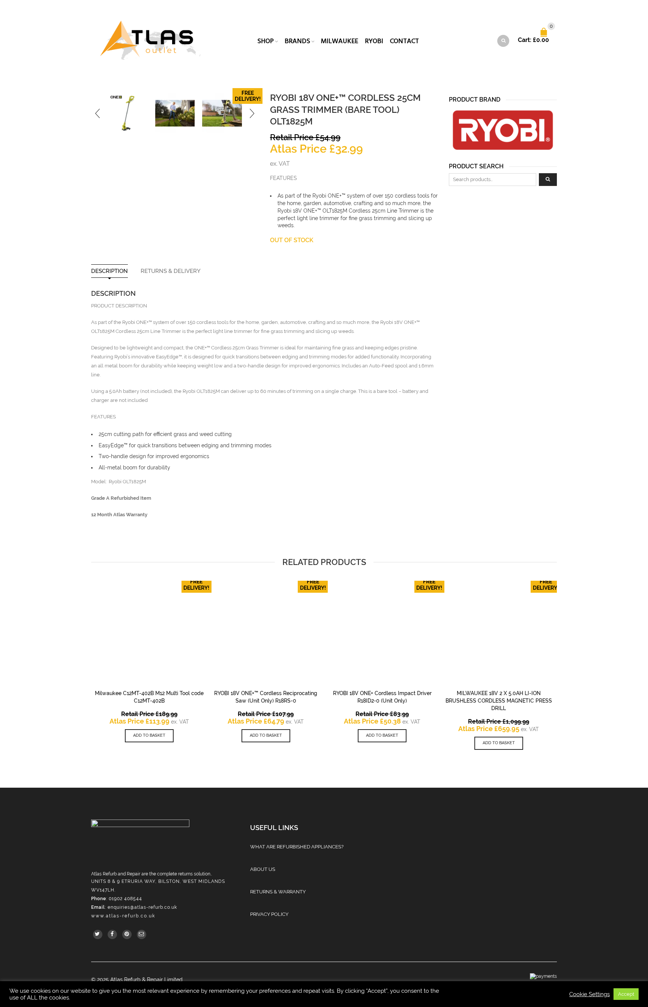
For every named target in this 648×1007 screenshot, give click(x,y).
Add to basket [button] (149, 735)
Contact (404, 41)
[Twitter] (97, 934)
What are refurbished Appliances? (297, 847)
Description (109, 271)
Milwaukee (339, 41)
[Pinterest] (127, 934)
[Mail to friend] (141, 934)
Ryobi (374, 41)
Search (548, 179)
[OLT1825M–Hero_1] (127, 113)
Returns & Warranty (278, 892)
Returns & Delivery (171, 271)
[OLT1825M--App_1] (175, 113)
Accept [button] (626, 994)
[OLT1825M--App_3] (222, 113)
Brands (297, 41)
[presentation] (98, 113)
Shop (265, 41)
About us (262, 869)
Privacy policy (269, 914)
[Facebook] (112, 934)
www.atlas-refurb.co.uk (123, 916)
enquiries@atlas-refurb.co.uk (142, 907)
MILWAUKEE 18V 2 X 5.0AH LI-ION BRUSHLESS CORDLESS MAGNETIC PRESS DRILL (499, 700)
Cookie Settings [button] (589, 994)
